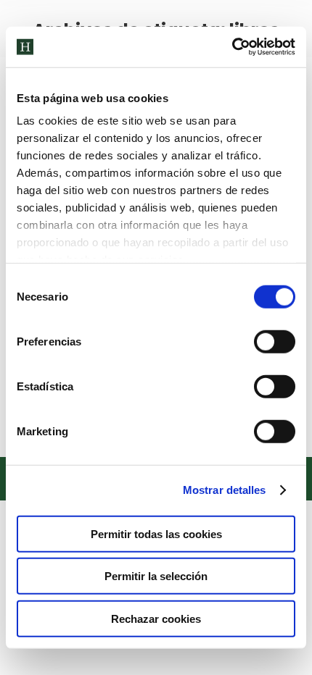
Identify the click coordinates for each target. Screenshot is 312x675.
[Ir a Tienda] (290, 653)
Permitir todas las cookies (156, 533)
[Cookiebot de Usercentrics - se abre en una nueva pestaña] (231, 47)
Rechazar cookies (156, 618)
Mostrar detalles (224, 490)
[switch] (274, 341)
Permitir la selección (156, 576)
